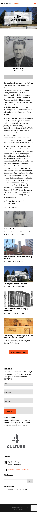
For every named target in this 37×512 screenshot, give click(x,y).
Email (5, 383)
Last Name (7, 401)
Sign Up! (10, 411)
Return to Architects (18, 352)
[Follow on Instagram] (8, 494)
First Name (7, 392)
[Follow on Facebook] (5, 494)
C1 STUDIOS (20, 509)
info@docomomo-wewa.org (18, 470)
